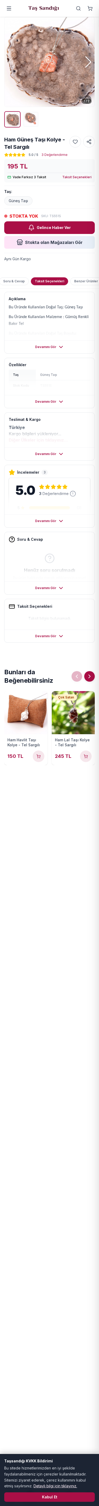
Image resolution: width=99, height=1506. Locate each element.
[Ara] (78, 8)
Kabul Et (49, 1497)
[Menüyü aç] (9, 8)
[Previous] (77, 676)
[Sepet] (90, 8)
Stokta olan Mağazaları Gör (54, 242)
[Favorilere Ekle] (75, 141)
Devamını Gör (45, 347)
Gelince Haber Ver (54, 227)
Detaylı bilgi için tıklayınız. (55, 1486)
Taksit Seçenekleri (77, 177)
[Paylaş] (89, 141)
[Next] (89, 676)
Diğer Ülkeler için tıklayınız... (38, 440)
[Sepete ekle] (38, 756)
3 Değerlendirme (54, 155)
